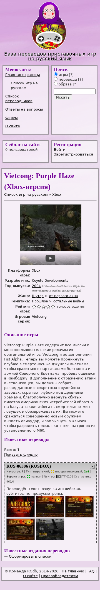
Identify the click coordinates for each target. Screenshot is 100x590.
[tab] (26, 74)
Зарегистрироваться (73, 154)
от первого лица (63, 296)
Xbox (56, 194)
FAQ (91, 571)
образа (65, 84)
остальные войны (68, 301)
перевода (67, 79)
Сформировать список (30, 556)
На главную (73, 571)
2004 (36, 286)
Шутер (38, 296)
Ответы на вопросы (24, 109)
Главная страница (22, 75)
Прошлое (40, 301)
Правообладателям (59, 576)
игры (63, 75)
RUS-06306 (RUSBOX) (28, 466)
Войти (59, 149)
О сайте (12, 126)
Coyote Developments (50, 281)
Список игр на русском (26, 194)
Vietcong (39, 317)
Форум (11, 118)
